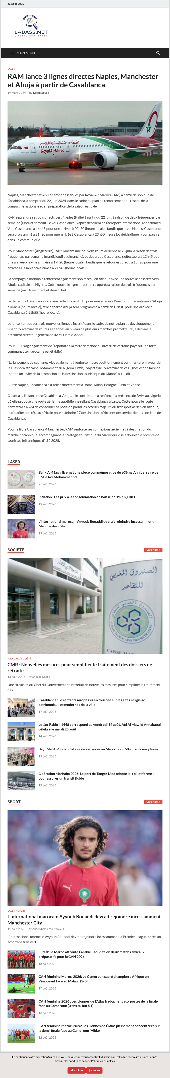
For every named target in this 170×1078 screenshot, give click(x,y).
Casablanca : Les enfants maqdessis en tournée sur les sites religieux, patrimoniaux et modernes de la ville (92, 702)
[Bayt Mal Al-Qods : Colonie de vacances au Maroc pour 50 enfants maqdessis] (21, 749)
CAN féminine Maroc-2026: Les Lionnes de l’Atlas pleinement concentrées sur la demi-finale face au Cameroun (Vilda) (99, 1028)
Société (26, 658)
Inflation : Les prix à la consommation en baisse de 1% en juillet (87, 497)
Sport (21, 910)
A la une (13, 658)
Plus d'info (76, 1070)
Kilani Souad (41, 92)
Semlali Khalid (41, 676)
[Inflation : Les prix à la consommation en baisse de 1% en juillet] (21, 497)
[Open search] (158, 53)
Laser (11, 68)
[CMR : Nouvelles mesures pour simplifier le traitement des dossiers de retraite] (85, 561)
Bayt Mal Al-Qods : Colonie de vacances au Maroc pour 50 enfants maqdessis (98, 749)
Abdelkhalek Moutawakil (48, 929)
